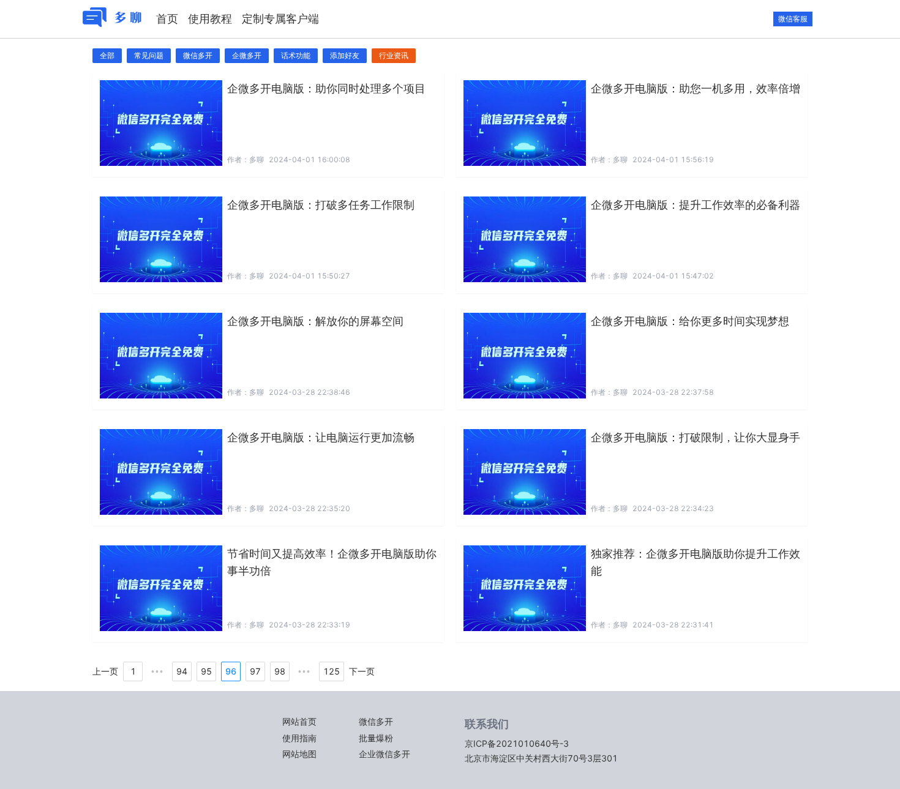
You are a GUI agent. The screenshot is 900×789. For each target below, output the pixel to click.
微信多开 (197, 55)
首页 (167, 18)
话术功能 (295, 55)
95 (206, 671)
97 (255, 671)
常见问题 (148, 55)
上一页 (105, 671)
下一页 (362, 671)
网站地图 (299, 754)
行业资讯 (393, 55)
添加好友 (344, 55)
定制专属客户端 (280, 18)
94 (181, 671)
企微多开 (246, 55)
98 (279, 671)
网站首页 (299, 721)
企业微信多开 (384, 754)
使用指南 (299, 738)
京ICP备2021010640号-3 (517, 743)
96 (230, 671)
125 (331, 671)
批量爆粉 (376, 738)
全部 (107, 55)
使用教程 (210, 18)
